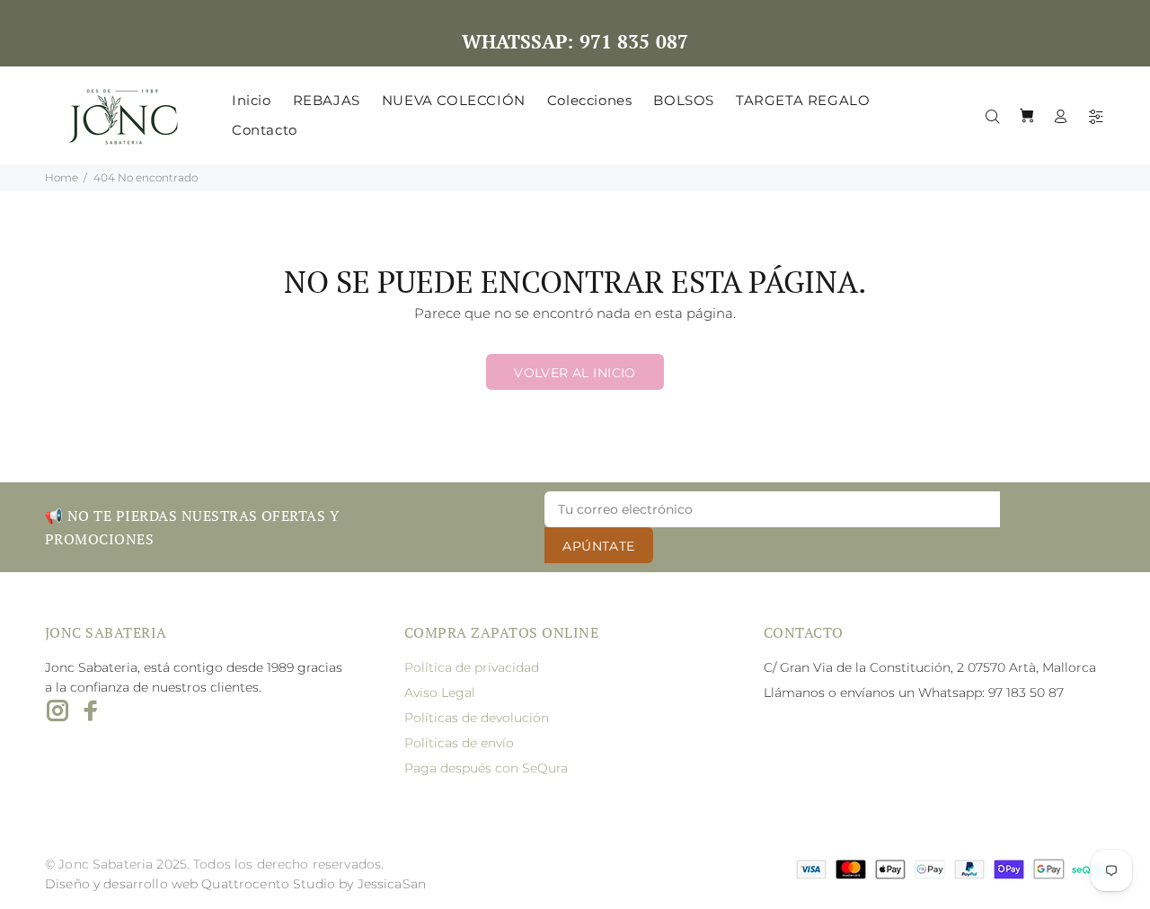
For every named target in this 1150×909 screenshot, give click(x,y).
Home (61, 177)
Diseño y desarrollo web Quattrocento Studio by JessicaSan (235, 884)
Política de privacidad (471, 667)
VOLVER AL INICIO (575, 373)
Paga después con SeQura (486, 768)
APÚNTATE (598, 546)
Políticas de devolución (476, 718)
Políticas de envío (459, 743)
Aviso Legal (439, 692)
